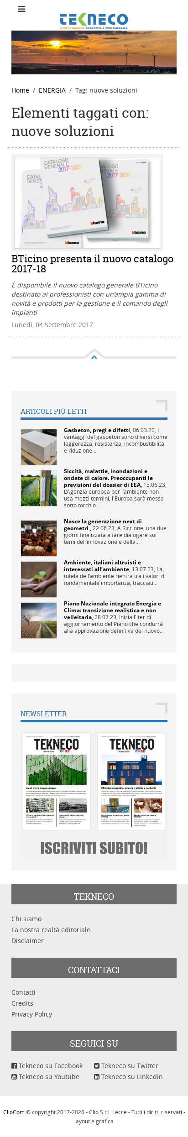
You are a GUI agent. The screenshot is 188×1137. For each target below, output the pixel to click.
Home (20, 90)
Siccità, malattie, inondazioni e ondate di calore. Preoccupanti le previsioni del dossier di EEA (108, 478)
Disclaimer (27, 940)
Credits (22, 1003)
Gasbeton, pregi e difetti (97, 430)
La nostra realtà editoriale (50, 929)
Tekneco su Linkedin (131, 1076)
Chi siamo (26, 918)
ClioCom (14, 1112)
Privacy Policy (31, 1014)
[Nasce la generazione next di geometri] (39, 537)
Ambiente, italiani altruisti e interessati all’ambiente (102, 565)
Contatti (23, 992)
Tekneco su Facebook (50, 1065)
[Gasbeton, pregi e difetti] (39, 446)
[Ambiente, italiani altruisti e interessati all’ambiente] (39, 578)
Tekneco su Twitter (128, 1065)
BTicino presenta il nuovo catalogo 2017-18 (92, 264)
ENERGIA (52, 90)
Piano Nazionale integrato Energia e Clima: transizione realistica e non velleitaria (112, 610)
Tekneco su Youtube (48, 1076)
